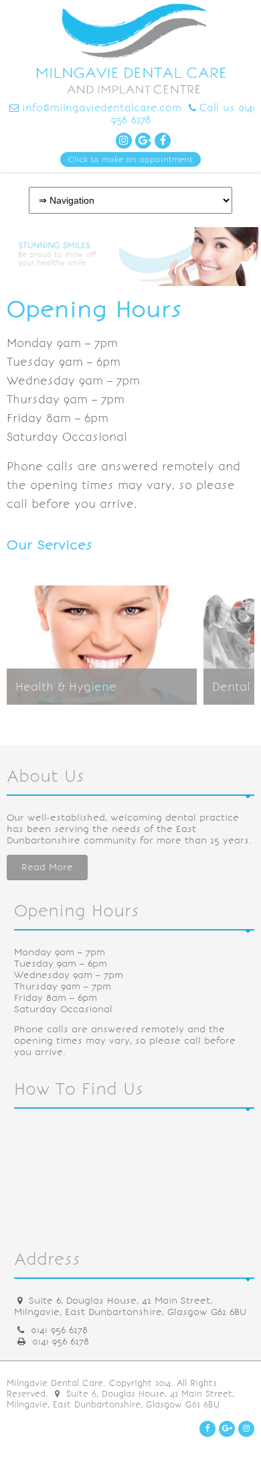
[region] (130, 256)
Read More (47, 867)
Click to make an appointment (130, 159)
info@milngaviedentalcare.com (101, 108)
